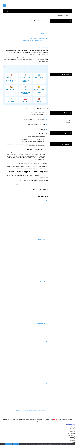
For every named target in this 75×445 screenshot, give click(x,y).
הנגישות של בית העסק (39, 47)
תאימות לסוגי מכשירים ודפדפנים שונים (36, 38)
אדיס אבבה (68, 117)
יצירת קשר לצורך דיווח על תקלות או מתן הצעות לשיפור (33, 40)
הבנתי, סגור (16, 444)
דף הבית (70, 15)
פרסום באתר (55, 419)
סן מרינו (7, 419)
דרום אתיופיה (67, 122)
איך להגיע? (49, 11)
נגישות (60, 419)
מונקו (43, 419)
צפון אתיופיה (67, 120)
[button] (70, 424)
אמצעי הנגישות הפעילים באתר (38, 31)
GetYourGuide (67, 137)
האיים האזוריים (39, 419)
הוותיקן (11, 419)
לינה (36, 11)
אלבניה (31, 419)
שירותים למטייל (22, 11)
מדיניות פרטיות (64, 419)
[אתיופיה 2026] (64, 6)
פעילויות (57, 11)
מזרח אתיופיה (67, 124)
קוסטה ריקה (47, 419)
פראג (14, 419)
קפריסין (17, 419)
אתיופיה (68, 118)
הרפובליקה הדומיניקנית (25, 419)
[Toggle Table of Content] (46, 27)
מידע (14, 11)
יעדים (63, 11)
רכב (30, 11)
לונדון (20, 419)
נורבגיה (34, 419)
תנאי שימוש (70, 419)
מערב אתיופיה (67, 125)
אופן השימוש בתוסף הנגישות (38, 35)
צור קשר (8, 11)
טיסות (41, 11)
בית (69, 11)
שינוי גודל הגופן (41, 33)
